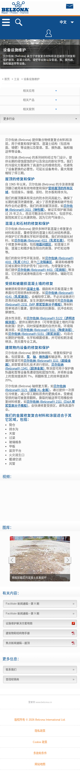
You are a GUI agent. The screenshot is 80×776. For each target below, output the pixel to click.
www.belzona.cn (44, 702)
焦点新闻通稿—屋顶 (18, 643)
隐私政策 (40, 730)
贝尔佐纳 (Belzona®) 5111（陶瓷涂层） (47, 330)
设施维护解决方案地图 (19, 623)
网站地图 (40, 764)
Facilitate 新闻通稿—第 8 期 (22, 603)
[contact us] (61, 7)
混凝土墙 (33, 289)
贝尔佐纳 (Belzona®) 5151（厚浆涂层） (34, 334)
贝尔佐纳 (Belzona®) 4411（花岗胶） (42, 270)
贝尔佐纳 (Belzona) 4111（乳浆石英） (39, 240)
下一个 (67, 560)
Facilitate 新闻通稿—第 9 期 (22, 613)
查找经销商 (12, 679)
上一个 (11, 560)
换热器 (43, 356)
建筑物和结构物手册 (18, 633)
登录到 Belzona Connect (49, 35)
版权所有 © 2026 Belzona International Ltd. (40, 719)
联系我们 (11, 669)
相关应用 (28, 90)
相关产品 (28, 100)
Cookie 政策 (40, 742)
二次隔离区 (44, 262)
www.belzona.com (15, 7)
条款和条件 (40, 753)
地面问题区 (43, 244)
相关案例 (28, 109)
